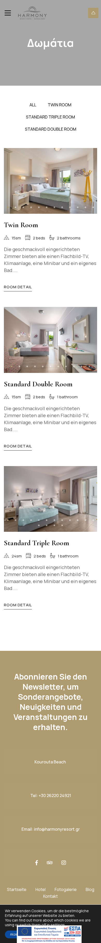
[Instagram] (63, 863)
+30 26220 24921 (55, 795)
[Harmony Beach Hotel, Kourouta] (32, 12)
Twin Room (21, 224)
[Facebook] (36, 863)
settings (58, 925)
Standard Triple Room (36, 543)
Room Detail (18, 287)
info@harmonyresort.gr (57, 829)
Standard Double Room (38, 384)
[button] (7, 207)
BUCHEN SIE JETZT (93, 13)
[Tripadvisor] (50, 863)
